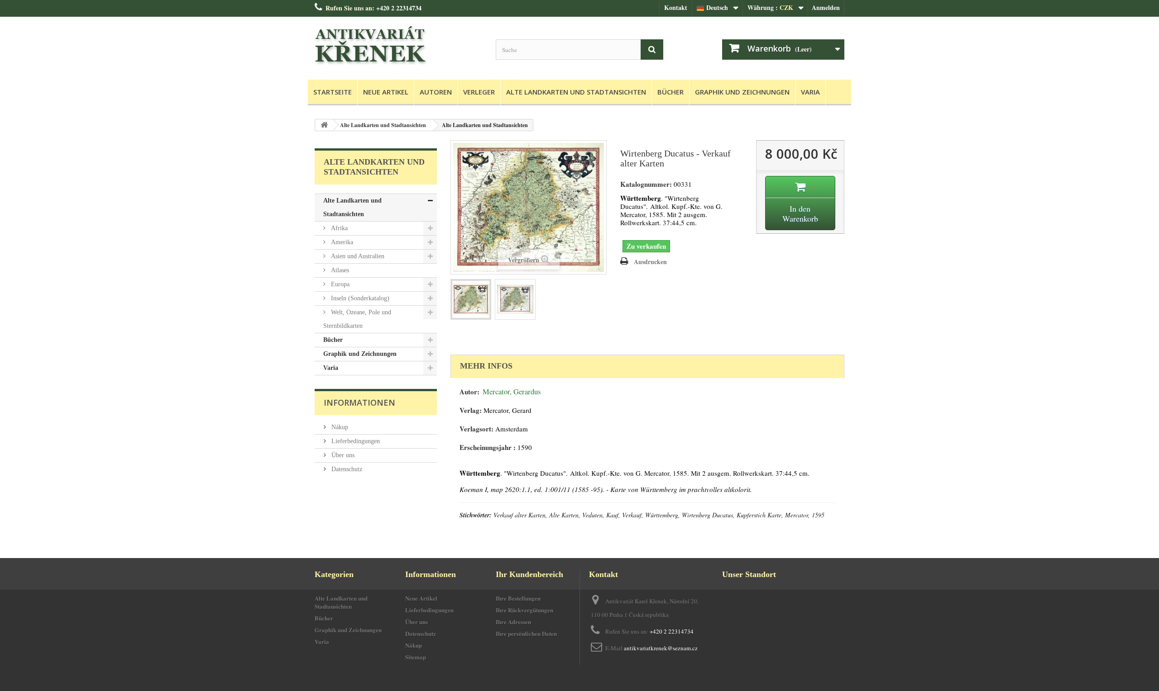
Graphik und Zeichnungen (742, 91)
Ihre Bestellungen (518, 598)
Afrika (338, 228)
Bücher (670, 91)
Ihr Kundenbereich (529, 574)
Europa (339, 284)
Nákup (339, 427)
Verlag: (471, 410)
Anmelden (826, 7)
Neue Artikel (385, 91)
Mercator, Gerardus (512, 392)
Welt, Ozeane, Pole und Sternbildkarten (357, 319)
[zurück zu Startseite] (324, 125)
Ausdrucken (650, 261)
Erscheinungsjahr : (488, 447)
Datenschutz (346, 469)
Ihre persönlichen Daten (526, 633)
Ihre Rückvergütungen (524, 610)
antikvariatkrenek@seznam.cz (661, 648)
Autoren (436, 91)
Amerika (341, 242)
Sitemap (415, 657)
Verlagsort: (476, 429)
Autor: (469, 392)
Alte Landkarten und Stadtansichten (576, 91)
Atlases (339, 270)
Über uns (342, 455)
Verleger (479, 91)
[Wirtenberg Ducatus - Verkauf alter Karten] (471, 299)
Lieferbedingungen (355, 441)
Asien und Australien (356, 256)
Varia (810, 91)
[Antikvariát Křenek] (398, 46)
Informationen (359, 402)
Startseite (332, 91)
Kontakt (675, 7)
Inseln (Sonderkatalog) (359, 298)
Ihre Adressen (513, 621)
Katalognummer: (646, 184)
